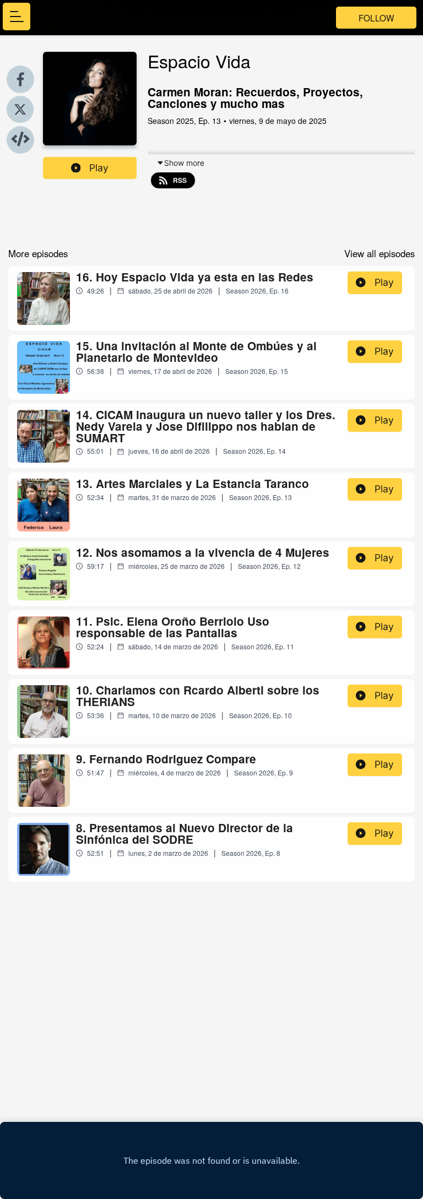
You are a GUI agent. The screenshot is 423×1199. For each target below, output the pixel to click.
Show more (184, 162)
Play (99, 167)
